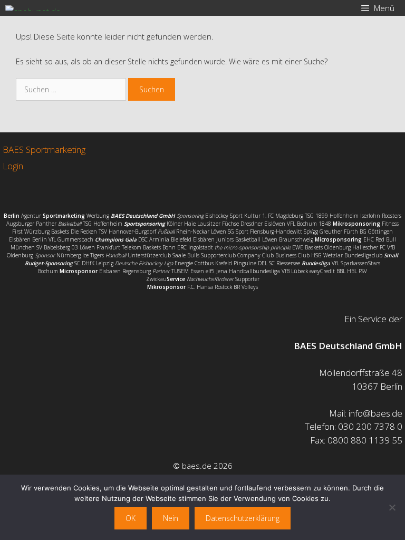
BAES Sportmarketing (44, 149)
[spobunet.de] (33, 8)
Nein (170, 518)
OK (131, 518)
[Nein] (392, 507)
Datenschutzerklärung (242, 518)
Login (13, 166)
